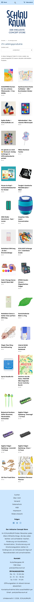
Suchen (17, 495)
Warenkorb (29, 2)
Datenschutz (17, 504)
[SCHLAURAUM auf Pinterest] (17, 523)
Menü (5, 2)
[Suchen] (15, 3)
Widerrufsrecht (17, 514)
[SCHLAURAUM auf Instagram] (20, 523)
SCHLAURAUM (25, 598)
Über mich (17, 498)
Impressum (17, 510)
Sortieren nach (4, 47)
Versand (17, 501)
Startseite (3, 40)
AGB (17, 507)
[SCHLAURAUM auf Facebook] (14, 523)
